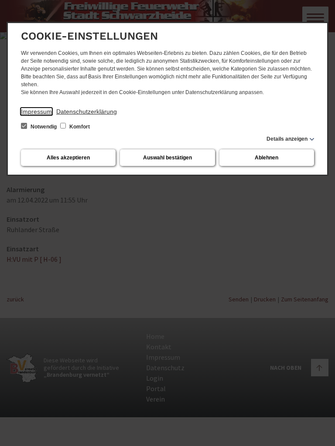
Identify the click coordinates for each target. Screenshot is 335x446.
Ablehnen (266, 158)
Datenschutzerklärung (86, 111)
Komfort (79, 127)
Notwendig (43, 127)
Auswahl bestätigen (167, 158)
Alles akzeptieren (68, 158)
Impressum (36, 111)
